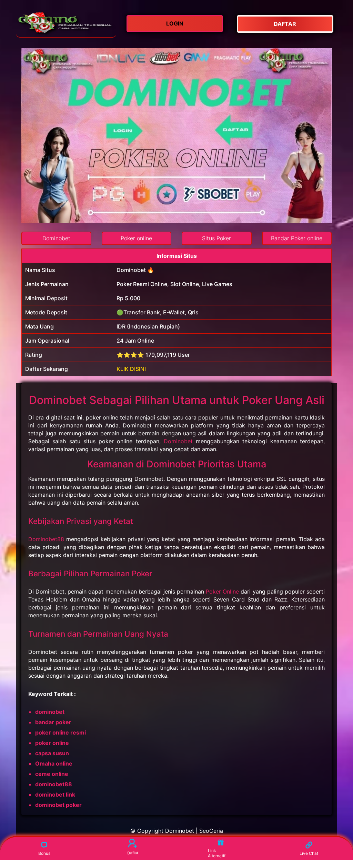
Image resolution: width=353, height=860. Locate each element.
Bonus (44, 853)
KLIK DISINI (131, 368)
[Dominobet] (66, 24)
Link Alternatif (216, 853)
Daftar (132, 853)
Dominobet (178, 441)
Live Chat (309, 853)
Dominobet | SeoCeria (194, 830)
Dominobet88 (46, 539)
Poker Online (222, 591)
